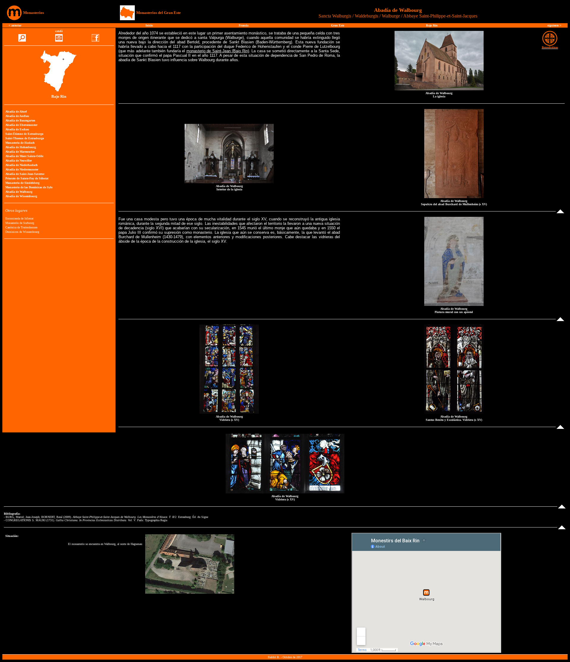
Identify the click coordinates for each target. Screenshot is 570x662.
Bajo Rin (432, 25)
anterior (16, 25)
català (59, 31)
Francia (243, 25)
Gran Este (337, 25)
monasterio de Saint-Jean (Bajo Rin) (217, 51)
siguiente (553, 25)
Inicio (149, 25)
